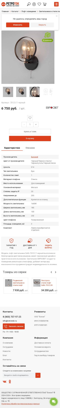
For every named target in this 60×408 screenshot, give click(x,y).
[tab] (12, 148)
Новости (6, 351)
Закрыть (42, 25)
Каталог (15, 11)
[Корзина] (44, 4)
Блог (5, 355)
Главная (5, 11)
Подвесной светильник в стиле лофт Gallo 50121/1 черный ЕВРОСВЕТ (18, 282)
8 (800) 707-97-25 (12, 316)
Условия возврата (42, 347)
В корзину (30, 138)
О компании (8, 343)
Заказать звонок (16, 326)
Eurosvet (34, 157)
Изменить (17, 25)
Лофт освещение (28, 11)
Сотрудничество (41, 351)
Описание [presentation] (30, 148)
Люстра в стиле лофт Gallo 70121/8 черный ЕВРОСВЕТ (46, 282)
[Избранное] (39, 4)
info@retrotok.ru (10, 321)
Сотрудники (8, 347)
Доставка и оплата (42, 343)
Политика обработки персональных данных (20, 404)
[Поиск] (29, 4)
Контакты (7, 360)
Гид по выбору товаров (44, 355)
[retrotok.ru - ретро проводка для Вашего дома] (10, 4)
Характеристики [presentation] (12, 148)
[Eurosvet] (52, 107)
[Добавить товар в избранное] (30, 117)
